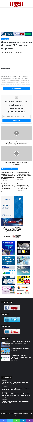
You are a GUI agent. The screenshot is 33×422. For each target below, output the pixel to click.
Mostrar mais (16, 88)
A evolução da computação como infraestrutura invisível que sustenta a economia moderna (8, 187)
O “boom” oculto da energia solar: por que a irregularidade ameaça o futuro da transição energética (8, 176)
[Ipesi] (16, 4)
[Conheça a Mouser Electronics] (5, 351)
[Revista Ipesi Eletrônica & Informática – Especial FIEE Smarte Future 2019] (5, 358)
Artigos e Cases (5, 39)
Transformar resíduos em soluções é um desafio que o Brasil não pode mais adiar (24, 186)
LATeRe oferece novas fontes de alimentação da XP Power (20, 342)
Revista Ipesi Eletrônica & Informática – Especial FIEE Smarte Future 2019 (21, 357)
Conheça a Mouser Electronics (20, 348)
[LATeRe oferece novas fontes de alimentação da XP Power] (5, 344)
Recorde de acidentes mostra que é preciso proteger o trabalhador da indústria (24, 175)
